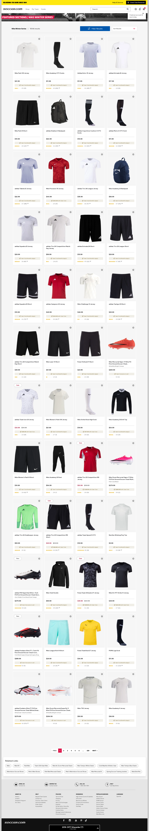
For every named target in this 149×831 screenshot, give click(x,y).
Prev (55, 750)
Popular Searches (102, 794)
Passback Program (20, 800)
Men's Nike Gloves (34, 771)
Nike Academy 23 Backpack (118, 189)
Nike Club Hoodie (52, 593)
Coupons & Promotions (82, 802)
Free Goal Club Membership (13, 3)
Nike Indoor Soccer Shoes (15, 771)
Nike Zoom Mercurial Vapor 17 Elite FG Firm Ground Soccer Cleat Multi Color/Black (121, 478)
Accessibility (38, 806)
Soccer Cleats (100, 804)
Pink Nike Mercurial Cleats (53, 771)
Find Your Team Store (41, 800)
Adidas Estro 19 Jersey (85, 73)
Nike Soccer (99, 796)
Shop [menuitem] (27, 9)
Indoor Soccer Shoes (102, 808)
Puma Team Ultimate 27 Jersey (88, 593)
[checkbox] (39, 39)
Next (95, 750)
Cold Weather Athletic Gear (107, 766)
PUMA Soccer (100, 800)
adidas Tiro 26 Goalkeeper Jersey (26, 535)
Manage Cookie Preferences (63, 812)
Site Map (78, 806)
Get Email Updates (40, 802)
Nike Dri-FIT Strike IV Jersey (119, 593)
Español (58, 804)
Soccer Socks (100, 802)
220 (88, 750)
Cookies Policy (60, 810)
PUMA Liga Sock (114, 650)
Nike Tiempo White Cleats (85, 766)
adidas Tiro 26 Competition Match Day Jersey (58, 247)
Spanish (119, 796)
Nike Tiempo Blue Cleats (129, 766)
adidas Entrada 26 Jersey (117, 73)
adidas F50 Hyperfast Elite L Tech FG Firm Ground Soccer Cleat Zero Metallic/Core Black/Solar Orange (27, 594)
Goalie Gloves (100, 812)
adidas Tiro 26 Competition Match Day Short (27, 363)
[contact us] (15, 824)
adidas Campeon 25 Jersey (55, 304)
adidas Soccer (100, 798)
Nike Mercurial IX (96, 771)
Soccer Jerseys (100, 810)
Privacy (58, 800)
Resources (79, 794)
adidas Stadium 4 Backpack (55, 131)
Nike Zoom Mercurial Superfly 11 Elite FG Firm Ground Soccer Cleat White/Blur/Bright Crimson (58, 709)
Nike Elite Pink (136, 771)
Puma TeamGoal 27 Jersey (86, 650)
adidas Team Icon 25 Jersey (24, 420)
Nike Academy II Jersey (117, 708)
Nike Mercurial (100, 814)
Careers (17, 798)
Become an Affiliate (81, 800)
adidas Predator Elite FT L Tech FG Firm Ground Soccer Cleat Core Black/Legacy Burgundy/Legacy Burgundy (27, 652)
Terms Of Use (59, 796)
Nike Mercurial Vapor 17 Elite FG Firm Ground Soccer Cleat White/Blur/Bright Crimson (120, 363)
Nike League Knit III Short (55, 650)
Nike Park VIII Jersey (22, 73)
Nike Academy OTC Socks (55, 73)
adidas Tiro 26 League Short (119, 246)
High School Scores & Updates (84, 796)
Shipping (58, 798)
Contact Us (38, 798)
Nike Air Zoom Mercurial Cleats (62, 766)
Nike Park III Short (21, 131)
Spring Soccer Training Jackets (117, 771)
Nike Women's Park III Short (24, 477)
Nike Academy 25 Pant (54, 477)
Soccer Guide (79, 804)
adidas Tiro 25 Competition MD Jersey (88, 478)
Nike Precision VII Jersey (54, 189)
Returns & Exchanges (62, 802)
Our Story (17, 802)
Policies (58, 794)
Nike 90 (16, 766)
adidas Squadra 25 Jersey (24, 246)
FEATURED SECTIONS (14, 17)
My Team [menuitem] (35, 9)
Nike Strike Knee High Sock (87, 420)
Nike (8, 766)
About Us (18, 794)
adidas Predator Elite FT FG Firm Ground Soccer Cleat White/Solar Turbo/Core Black (27, 709)
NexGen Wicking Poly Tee (118, 535)
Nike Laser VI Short (53, 362)
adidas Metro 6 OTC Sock (118, 131)
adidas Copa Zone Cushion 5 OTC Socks (89, 132)
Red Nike (27, 766)
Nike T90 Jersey (83, 708)
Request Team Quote (41, 796)
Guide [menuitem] (43, 9)
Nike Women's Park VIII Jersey (56, 420)
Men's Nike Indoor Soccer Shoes (76, 771)
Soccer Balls (99, 806)
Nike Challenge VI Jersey (86, 304)
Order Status (38, 804)
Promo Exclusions (61, 814)
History (17, 796)
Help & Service (117, 2)
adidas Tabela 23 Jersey (23, 189)
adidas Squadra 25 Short (23, 304)
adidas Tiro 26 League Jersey (87, 189)
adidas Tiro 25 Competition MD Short (57, 536)
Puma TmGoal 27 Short (85, 362)
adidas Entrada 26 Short (85, 246)
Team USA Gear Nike (41, 766)
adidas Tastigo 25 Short (117, 304)
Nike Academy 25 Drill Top (118, 420)
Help (37, 794)
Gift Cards (78, 798)
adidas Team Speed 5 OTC (86, 535)
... (83, 750)
